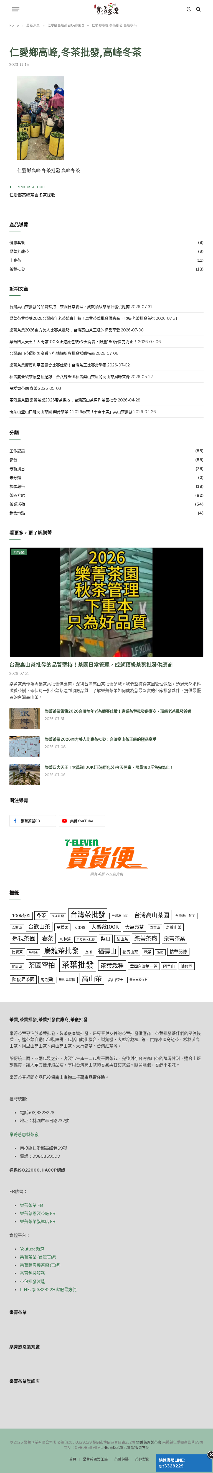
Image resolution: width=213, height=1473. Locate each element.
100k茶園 (21, 915)
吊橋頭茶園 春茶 (23, 388)
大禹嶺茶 (134, 927)
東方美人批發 (86, 939)
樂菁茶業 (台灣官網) (38, 1257)
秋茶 (147, 952)
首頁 (72, 1459)
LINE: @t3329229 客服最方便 (48, 1289)
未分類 (15, 477)
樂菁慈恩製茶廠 (24, 1134)
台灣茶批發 (87, 914)
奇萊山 (155, 928)
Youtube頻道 (32, 1249)
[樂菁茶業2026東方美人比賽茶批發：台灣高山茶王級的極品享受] (24, 746)
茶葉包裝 (121, 1459)
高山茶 (92, 979)
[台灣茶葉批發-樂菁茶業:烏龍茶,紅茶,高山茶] (106, 9)
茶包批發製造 (32, 1281)
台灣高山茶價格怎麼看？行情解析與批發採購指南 (52, 353)
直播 (88, 952)
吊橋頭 (62, 927)
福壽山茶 (130, 951)
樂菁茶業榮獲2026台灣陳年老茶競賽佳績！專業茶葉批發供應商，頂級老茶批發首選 (82, 318)
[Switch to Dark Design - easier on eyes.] (188, 9)
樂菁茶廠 (146, 938)
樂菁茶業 (174, 938)
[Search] (198, 9)
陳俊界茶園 (23, 979)
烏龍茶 (33, 952)
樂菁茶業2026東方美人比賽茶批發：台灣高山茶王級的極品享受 (64, 330)
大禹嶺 (79, 927)
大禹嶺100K (105, 927)
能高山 (17, 966)
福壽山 (107, 951)
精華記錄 (178, 951)
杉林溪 (65, 939)
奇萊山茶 (173, 927)
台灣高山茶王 (185, 916)
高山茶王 (116, 979)
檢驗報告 (17, 486)
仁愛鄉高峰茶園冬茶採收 (32, 195)
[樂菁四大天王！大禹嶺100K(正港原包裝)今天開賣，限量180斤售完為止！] (24, 774)
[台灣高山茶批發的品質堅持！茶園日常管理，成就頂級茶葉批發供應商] (106, 602)
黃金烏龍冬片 (139, 980)
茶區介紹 (17, 495)
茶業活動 (17, 504)
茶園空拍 (41, 965)
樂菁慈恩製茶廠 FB (37, 1213)
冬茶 (41, 915)
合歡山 (17, 928)
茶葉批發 (17, 269)
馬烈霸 (46, 979)
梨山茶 (122, 939)
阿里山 (169, 966)
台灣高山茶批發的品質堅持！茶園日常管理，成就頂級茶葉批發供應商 (69, 306)
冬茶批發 (58, 916)
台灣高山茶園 (151, 915)
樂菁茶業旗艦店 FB (37, 1221)
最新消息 (17, 468)
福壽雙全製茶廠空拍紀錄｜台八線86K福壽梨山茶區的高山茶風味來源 (69, 376)
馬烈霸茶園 (67, 980)
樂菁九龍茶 (19, 251)
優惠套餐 (17, 242)
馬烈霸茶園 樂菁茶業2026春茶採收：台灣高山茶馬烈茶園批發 (63, 400)
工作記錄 (17, 450)
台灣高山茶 (119, 916)
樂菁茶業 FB (31, 1205)
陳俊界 (186, 966)
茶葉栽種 (112, 965)
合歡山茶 (39, 926)
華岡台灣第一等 (143, 966)
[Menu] (15, 9)
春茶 (48, 938)
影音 (13, 459)
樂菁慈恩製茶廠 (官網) (40, 1265)
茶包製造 (142, 1459)
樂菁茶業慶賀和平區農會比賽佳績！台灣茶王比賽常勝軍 (57, 365)
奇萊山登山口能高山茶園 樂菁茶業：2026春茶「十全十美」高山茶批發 (71, 411)
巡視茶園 (24, 938)
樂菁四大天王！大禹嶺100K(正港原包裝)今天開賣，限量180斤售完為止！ (73, 341)
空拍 (160, 952)
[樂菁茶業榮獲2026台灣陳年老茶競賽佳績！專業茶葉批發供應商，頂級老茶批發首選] (24, 718)
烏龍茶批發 (61, 951)
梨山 (105, 939)
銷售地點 (17, 513)
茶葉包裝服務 (32, 1273)
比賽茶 (15, 260)
